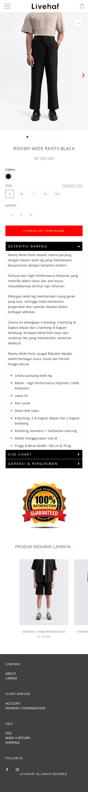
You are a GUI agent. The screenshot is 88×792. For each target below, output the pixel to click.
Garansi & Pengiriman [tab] (33, 463)
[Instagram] (17, 769)
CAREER (11, 678)
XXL (57, 194)
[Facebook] (7, 769)
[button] (8, 176)
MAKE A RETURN (17, 738)
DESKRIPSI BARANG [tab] (27, 246)
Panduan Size (72, 185)
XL (45, 194)
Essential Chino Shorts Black (44, 631)
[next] (83, 75)
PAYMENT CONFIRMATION (25, 708)
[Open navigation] (7, 6)
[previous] (5, 75)
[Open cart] (82, 6)
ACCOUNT (13, 703)
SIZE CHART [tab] (20, 454)
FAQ (8, 733)
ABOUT (10, 673)
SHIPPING (12, 742)
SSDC (52, 782)
